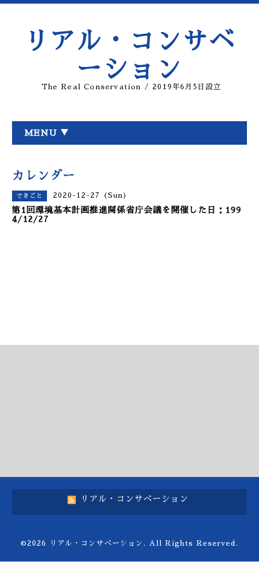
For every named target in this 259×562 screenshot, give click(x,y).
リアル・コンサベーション (96, 543)
